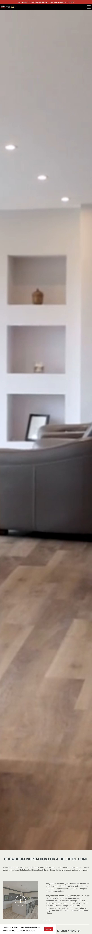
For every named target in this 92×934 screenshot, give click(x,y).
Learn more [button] (30, 930)
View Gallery (47, 920)
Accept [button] (48, 929)
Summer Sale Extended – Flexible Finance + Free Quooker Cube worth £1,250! (46, 2)
